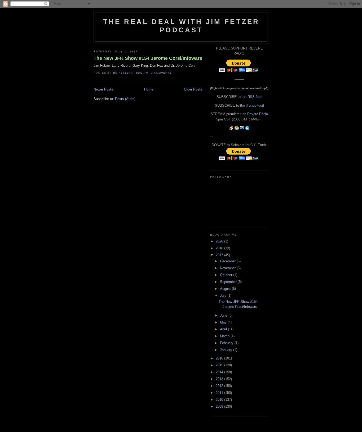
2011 (220, 393)
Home (148, 89)
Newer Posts (103, 89)
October (226, 275)
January (226, 350)
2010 (220, 400)
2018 (220, 248)
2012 (220, 386)
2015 (220, 365)
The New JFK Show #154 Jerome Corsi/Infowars (148, 58)
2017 (220, 255)
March (225, 336)
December (228, 261)
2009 (220, 406)
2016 (220, 358)
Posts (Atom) (125, 99)
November (228, 268)
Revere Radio (257, 114)
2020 (220, 241)
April (224, 329)
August (226, 289)
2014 (220, 372)
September (229, 282)
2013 (220, 379)
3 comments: (162, 72)
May (224, 322)
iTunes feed (255, 105)
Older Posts (193, 89)
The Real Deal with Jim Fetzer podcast (181, 26)
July (223, 296)
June (224, 315)
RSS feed (255, 97)
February (227, 343)
